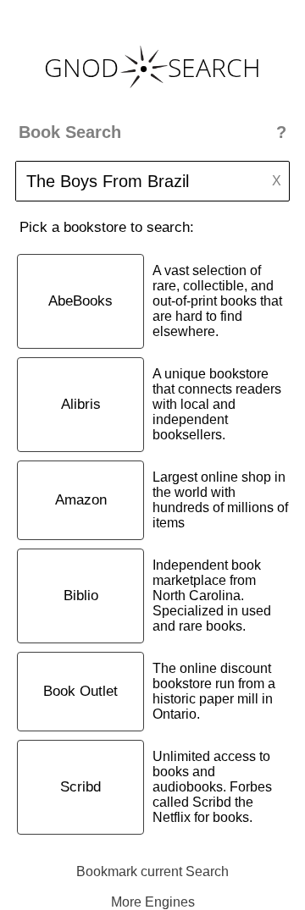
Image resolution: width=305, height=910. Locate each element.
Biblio (81, 595)
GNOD (81, 67)
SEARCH (214, 67)
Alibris (81, 404)
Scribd (80, 787)
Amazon (81, 500)
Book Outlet (80, 691)
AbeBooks (80, 301)
